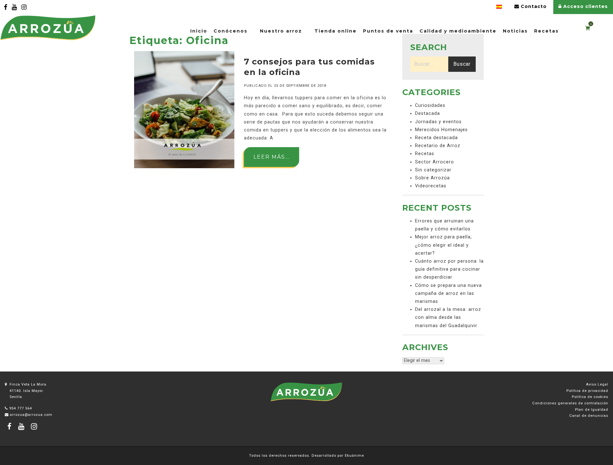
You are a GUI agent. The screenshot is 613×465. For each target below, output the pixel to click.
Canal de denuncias (588, 416)
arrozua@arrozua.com (31, 415)
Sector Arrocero (434, 162)
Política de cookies (590, 397)
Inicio (198, 31)
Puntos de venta (388, 31)
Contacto (533, 6)
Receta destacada (436, 137)
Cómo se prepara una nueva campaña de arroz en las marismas (448, 293)
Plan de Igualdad (591, 410)
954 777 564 (20, 408)
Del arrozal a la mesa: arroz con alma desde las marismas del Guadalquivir (448, 317)
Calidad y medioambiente (458, 31)
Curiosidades (430, 105)
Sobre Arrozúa (432, 178)
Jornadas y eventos (438, 121)
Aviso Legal (597, 384)
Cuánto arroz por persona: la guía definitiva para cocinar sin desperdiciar (449, 269)
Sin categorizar (433, 170)
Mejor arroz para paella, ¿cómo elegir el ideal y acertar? (443, 245)
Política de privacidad (587, 391)
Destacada (427, 113)
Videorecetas (430, 186)
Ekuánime (354, 456)
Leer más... (272, 157)
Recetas (546, 31)
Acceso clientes (585, 6)
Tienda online (335, 31)
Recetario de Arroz (437, 145)
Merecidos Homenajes (441, 129)
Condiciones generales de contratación (570, 403)
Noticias (515, 31)
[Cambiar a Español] (499, 7)
